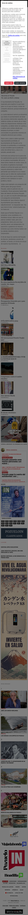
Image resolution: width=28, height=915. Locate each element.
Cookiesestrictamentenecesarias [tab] (7, 43)
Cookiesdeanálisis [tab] (6, 49)
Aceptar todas (9, 83)
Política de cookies (14, 35)
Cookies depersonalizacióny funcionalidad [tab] (6, 55)
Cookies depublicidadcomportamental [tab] (6, 60)
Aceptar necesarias (20, 83)
